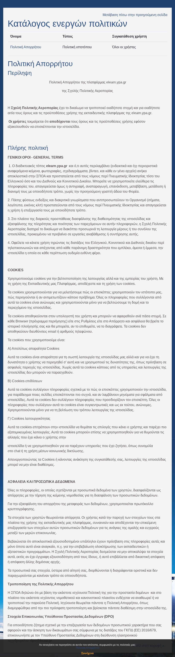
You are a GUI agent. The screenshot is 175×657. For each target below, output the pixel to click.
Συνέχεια (87, 653)
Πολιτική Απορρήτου (25, 47)
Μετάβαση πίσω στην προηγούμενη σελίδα (135, 15)
